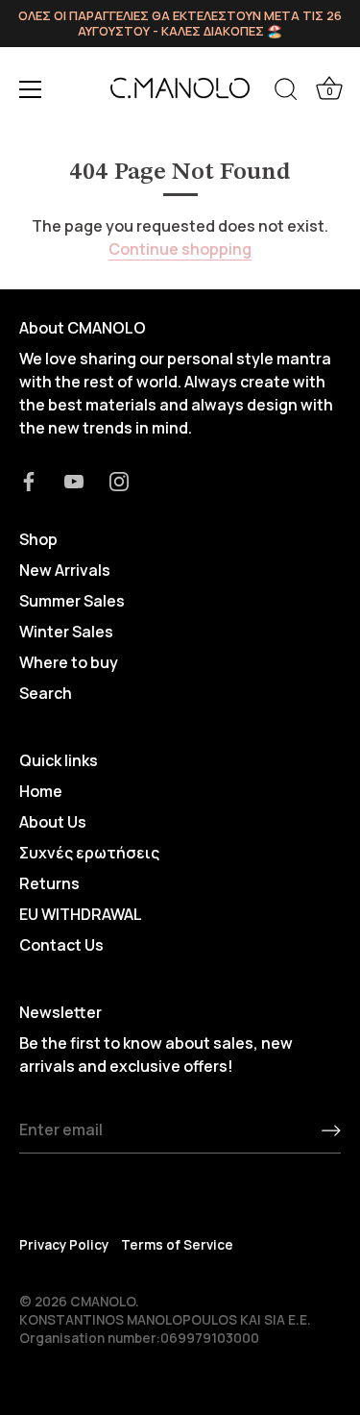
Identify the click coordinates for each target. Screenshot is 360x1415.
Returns (49, 883)
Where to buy (68, 662)
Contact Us (61, 945)
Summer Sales (72, 600)
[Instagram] (119, 479)
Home (40, 791)
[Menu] (31, 89)
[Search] (286, 92)
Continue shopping (180, 249)
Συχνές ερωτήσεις (89, 852)
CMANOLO (102, 1301)
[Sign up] (331, 1130)
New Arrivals (64, 570)
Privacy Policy (63, 1245)
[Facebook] (28, 479)
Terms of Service (177, 1245)
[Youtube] (74, 479)
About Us (52, 821)
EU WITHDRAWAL (80, 914)
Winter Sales (66, 631)
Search (45, 693)
